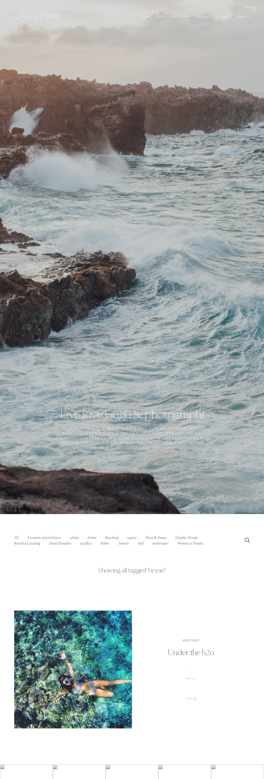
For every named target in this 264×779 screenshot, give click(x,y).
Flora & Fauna (156, 537)
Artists (91, 537)
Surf (141, 543)
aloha (74, 537)
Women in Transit (190, 543)
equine (132, 537)
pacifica (86, 543)
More (243, 16)
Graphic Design (186, 537)
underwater (160, 543)
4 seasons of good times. (44, 537)
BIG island (181, 17)
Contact (223, 17)
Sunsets (123, 543)
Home (145, 17)
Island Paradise (60, 543)
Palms (105, 543)
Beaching (111, 537)
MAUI (161, 17)
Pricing (203, 17)
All (16, 537)
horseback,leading (27, 543)
